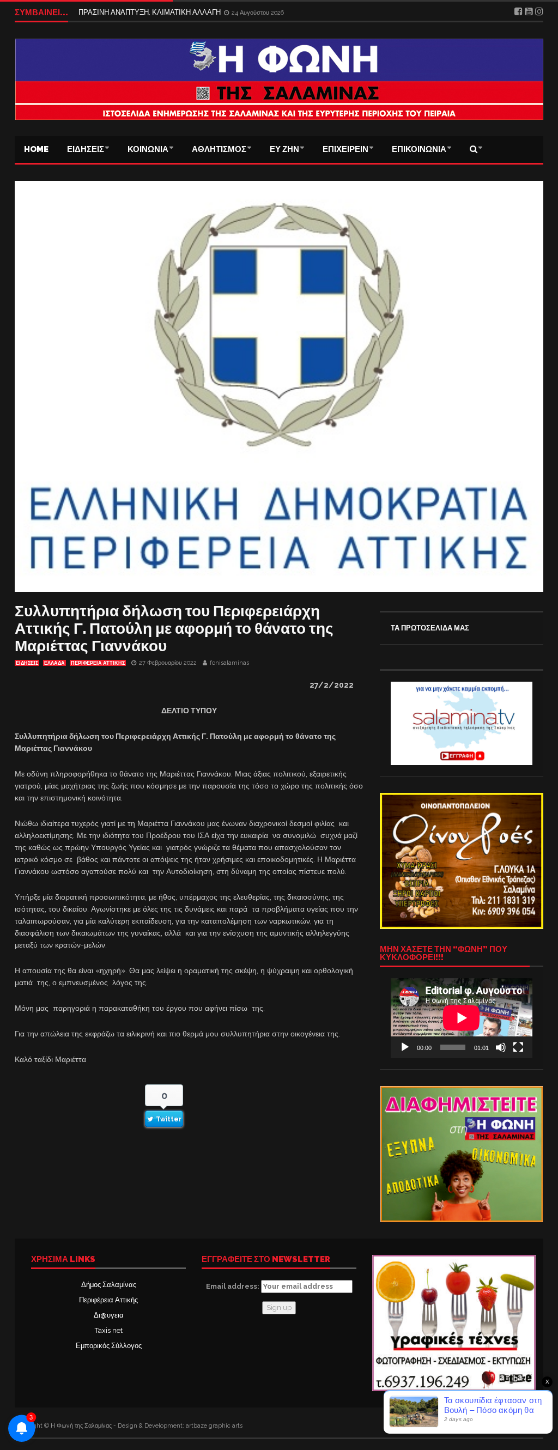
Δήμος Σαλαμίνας (108, 1285)
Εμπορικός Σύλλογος (109, 1346)
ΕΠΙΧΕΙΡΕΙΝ (345, 149)
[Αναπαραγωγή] (404, 1047)
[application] (461, 1018)
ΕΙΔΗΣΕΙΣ (85, 149)
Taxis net (109, 1330)
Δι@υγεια (109, 1315)
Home (36, 149)
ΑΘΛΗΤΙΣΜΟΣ (219, 149)
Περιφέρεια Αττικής (108, 1300)
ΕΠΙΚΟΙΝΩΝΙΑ (419, 149)
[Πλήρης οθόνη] (518, 1047)
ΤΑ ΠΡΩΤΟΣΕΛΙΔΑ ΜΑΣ (430, 628)
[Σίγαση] (500, 1047)
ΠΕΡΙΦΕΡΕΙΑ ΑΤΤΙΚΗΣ (98, 663)
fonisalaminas (229, 662)
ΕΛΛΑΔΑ (54, 663)
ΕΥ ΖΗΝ (284, 149)
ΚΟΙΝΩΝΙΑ (148, 149)
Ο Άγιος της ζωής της (111, 12)
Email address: (233, 1286)
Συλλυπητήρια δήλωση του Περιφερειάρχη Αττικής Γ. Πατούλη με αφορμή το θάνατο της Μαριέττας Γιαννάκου (174, 628)
